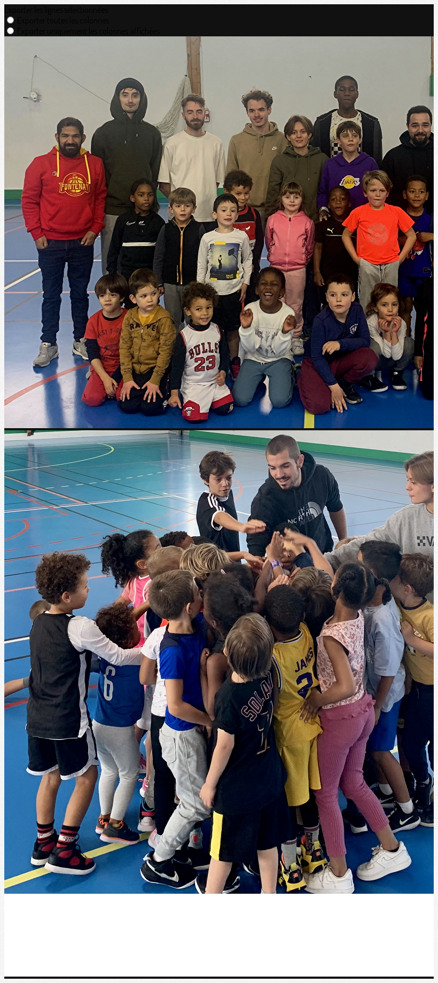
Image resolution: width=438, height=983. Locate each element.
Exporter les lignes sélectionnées (56, 9)
